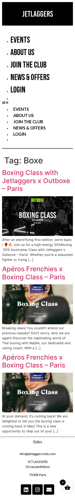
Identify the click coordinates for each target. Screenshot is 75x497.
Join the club (28, 65)
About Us (22, 53)
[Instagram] (37, 489)
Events (20, 40)
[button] (37, 102)
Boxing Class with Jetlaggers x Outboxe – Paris (36, 181)
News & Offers (30, 78)
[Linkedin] (26, 489)
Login (17, 90)
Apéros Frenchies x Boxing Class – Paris (33, 273)
